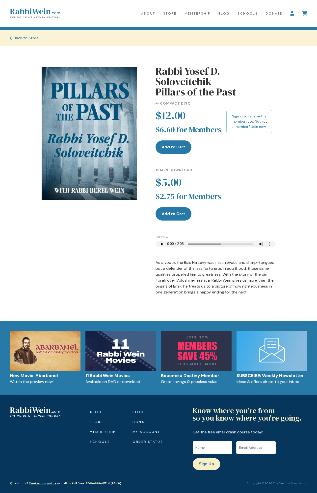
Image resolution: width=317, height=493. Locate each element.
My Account (146, 432)
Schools (248, 13)
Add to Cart (173, 147)
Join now (258, 126)
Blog (224, 13)
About (148, 13)
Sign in (237, 116)
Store (170, 13)
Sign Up (206, 464)
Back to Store (26, 38)
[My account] (292, 13)
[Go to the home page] (35, 13)
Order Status (147, 442)
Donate (274, 13)
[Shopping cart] (304, 13)
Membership (198, 13)
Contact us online (42, 483)
